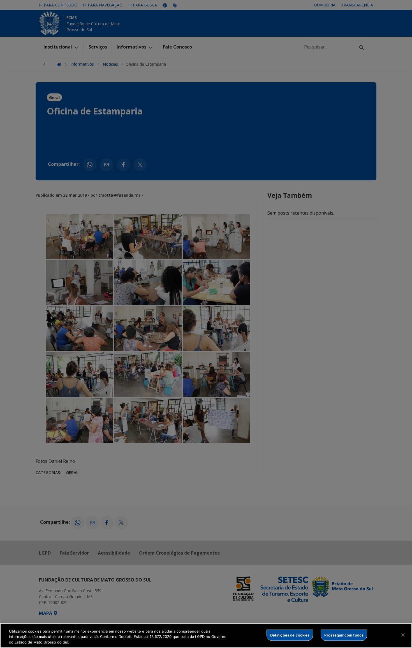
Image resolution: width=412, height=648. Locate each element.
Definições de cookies (290, 635)
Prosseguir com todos (344, 635)
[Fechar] (403, 635)
